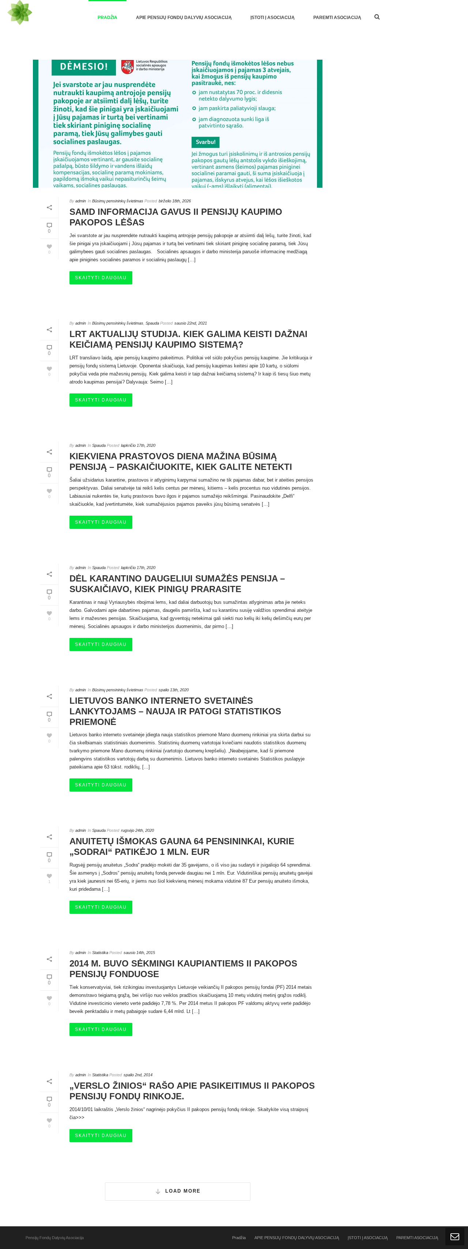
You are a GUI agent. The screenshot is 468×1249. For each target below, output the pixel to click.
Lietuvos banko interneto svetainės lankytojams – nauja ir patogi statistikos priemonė (175, 711)
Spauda (152, 323)
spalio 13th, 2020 (174, 690)
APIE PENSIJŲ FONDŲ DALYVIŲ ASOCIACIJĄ (184, 17)
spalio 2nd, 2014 (138, 1075)
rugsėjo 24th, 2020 (137, 830)
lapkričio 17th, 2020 (138, 445)
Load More (183, 1191)
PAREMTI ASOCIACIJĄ (337, 17)
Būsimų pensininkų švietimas (117, 201)
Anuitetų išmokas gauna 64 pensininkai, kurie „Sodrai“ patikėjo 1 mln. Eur (181, 846)
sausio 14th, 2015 (139, 952)
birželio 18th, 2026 (175, 201)
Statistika (100, 952)
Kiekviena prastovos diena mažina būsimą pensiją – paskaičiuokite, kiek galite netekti (180, 461)
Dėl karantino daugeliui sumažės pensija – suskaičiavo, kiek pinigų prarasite (177, 583)
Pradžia (107, 17)
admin (80, 201)
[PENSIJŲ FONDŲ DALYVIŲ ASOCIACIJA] (19, 17)
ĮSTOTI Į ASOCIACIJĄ (272, 17)
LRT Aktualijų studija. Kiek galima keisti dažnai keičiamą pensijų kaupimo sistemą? (188, 339)
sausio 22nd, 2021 (190, 323)
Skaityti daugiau (101, 277)
